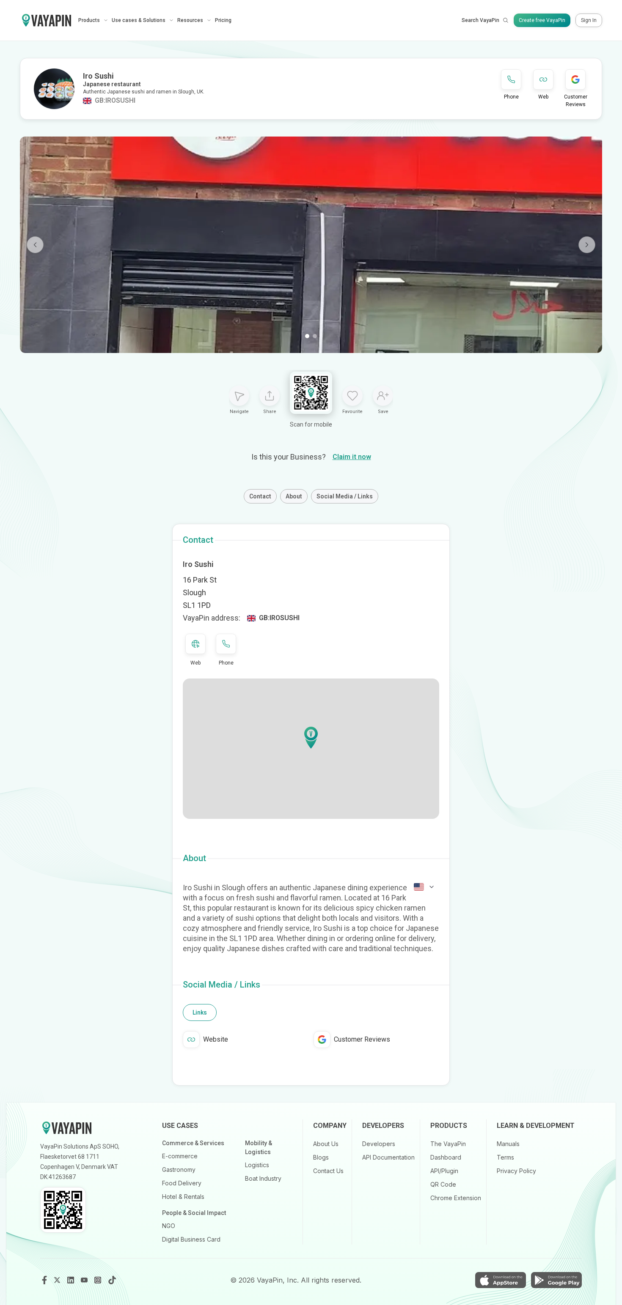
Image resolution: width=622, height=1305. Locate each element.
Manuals (508, 1143)
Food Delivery (181, 1183)
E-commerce (180, 1156)
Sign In (589, 20)
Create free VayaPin (542, 20)
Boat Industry (263, 1178)
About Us (326, 1143)
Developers (378, 1143)
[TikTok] (112, 1280)
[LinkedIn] (71, 1280)
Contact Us (328, 1170)
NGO (168, 1225)
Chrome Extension (455, 1197)
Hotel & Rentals (183, 1196)
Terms (505, 1157)
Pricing (223, 20)
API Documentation (388, 1157)
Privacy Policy (516, 1170)
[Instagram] (98, 1280)
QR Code (443, 1184)
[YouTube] (85, 1280)
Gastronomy (178, 1169)
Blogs (321, 1157)
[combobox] (424, 887)
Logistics (257, 1164)
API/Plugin (444, 1170)
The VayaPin (448, 1143)
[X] (58, 1280)
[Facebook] (44, 1280)
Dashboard (445, 1157)
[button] (311, 738)
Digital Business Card (191, 1239)
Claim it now (352, 457)
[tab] (200, 1012)
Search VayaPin (480, 20)
